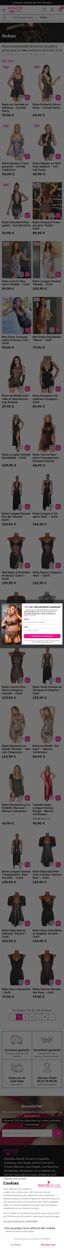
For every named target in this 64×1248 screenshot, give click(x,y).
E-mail (26, 627)
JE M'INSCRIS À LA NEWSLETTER (42, 636)
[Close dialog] (60, 605)
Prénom (26, 619)
